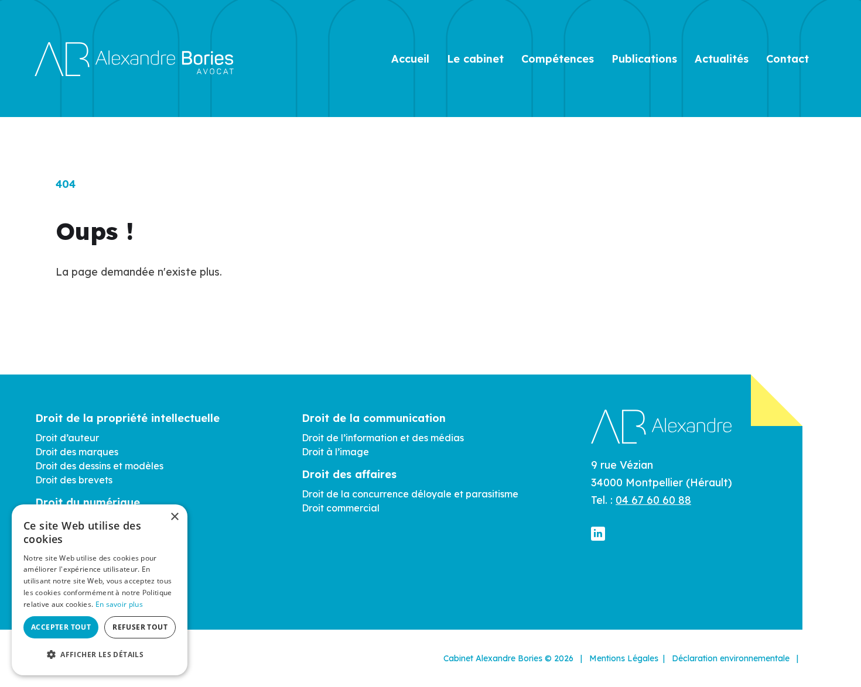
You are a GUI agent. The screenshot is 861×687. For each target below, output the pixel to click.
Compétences (557, 59)
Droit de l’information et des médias (383, 438)
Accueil (410, 59)
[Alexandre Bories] (134, 58)
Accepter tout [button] (61, 627)
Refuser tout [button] (140, 627)
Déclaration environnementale (731, 658)
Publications (644, 59)
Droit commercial (341, 508)
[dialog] (99, 589)
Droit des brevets (73, 480)
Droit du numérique (87, 502)
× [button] (174, 517)
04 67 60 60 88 (653, 500)
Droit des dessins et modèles (99, 466)
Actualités (722, 59)
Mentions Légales (623, 658)
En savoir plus (119, 604)
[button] (99, 655)
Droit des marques (76, 452)
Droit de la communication (374, 418)
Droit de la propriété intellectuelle (127, 418)
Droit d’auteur (67, 438)
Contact (787, 59)
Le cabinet (475, 59)
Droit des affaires (349, 474)
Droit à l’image (335, 452)
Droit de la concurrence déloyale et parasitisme (410, 494)
